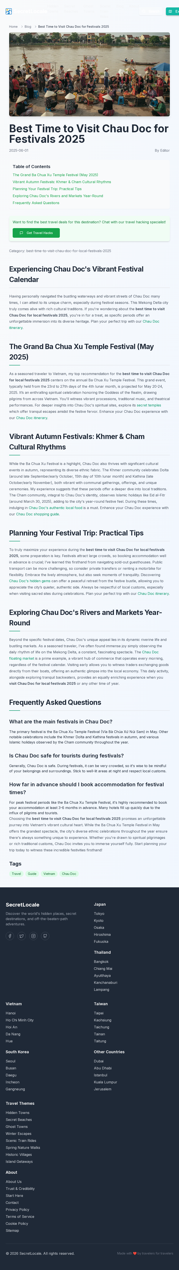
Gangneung (15, 1089)
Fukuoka (101, 941)
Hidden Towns (53, 9)
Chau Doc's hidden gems (29, 581)
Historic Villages (19, 1154)
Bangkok (101, 961)
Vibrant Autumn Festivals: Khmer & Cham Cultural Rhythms (62, 182)
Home (13, 26)
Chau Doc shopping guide (37, 514)
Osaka (99, 927)
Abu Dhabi (103, 1068)
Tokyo (99, 913)
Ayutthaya (102, 975)
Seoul (10, 1061)
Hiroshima (102, 934)
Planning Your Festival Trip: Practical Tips (47, 189)
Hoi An (11, 1027)
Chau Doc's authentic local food (55, 508)
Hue (9, 1041)
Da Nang (13, 1034)
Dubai (98, 1061)
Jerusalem (102, 1089)
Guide (32, 874)
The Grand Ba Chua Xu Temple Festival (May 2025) (55, 175)
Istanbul (100, 1075)
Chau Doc (69, 874)
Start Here (14, 1195)
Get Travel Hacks (40, 233)
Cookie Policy (17, 1223)
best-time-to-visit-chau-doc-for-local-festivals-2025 (68, 251)
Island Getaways (19, 1161)
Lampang (101, 989)
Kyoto (98, 920)
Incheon (12, 1082)
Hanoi (10, 1013)
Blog (120, 6)
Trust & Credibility (20, 1188)
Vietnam (49, 874)
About (134, 6)
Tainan (99, 1034)
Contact (12, 1202)
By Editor (162, 150)
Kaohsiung (102, 1020)
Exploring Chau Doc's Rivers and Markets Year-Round (58, 196)
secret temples (149, 405)
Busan (11, 1068)
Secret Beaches (71, 9)
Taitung (100, 1041)
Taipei (98, 1013)
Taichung (101, 1027)
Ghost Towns (89, 9)
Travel (16, 874)
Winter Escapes (18, 1133)
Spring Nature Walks (23, 1147)
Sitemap (12, 1230)
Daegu (11, 1075)
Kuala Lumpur (105, 1082)
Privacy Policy (17, 1209)
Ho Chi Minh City (20, 1020)
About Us (14, 1181)
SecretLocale (30, 11)
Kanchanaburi (105, 982)
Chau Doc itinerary (31, 418)
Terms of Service (20, 1216)
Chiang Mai (103, 968)
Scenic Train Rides (105, 11)
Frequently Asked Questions (36, 203)
